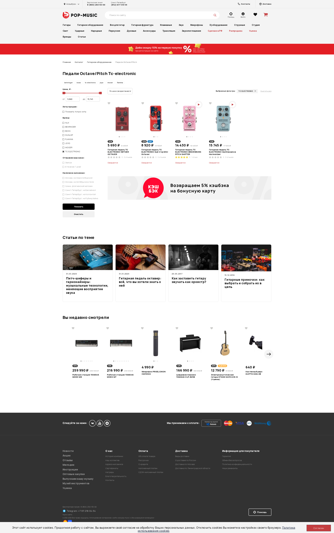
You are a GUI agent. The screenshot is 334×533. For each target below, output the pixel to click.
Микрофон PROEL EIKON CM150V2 (154, 372)
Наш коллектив (112, 460)
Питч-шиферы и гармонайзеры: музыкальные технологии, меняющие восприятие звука (87, 286)
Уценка (253, 31)
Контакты (109, 480)
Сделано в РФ (215, 31)
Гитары (67, 25)
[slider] (63, 93)
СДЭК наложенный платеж (150, 472)
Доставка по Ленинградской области (192, 468)
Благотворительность (115, 476)
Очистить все (265, 91)
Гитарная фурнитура (142, 25)
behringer (68, 83)
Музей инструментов (76, 483)
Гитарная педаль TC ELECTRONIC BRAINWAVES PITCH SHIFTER (188, 152)
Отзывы (68, 460)
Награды (109, 472)
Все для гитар (117, 25)
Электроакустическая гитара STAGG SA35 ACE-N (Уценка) (224, 377)
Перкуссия (114, 31)
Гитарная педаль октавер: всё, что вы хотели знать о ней (140, 282)
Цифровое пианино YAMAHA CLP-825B (186, 376)
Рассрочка (143, 460)
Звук (181, 25)
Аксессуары (149, 31)
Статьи (82, 36)
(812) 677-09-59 (119, 5)
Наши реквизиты (230, 468)
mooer (110, 83)
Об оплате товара (146, 456)
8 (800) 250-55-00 (96, 5)
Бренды (67, 36)
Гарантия (226, 456)
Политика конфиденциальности (237, 464)
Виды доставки (182, 456)
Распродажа (235, 31)
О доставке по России (185, 460)
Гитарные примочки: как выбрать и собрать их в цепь (245, 283)
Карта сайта (67, 515)
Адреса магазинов (114, 464)
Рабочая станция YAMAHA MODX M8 (85, 376)
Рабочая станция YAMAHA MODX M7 (120, 376)
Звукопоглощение (191, 31)
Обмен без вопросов (232, 460)
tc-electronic (90, 83)
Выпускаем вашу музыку (78, 478)
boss (79, 83)
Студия (256, 25)
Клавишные (166, 25)
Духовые (131, 31)
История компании (114, 456)
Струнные (239, 25)
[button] (268, 354)
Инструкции (70, 469)
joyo (101, 83)
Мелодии (68, 465)
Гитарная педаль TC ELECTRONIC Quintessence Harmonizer (222, 152)
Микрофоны (196, 25)
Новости (68, 451)
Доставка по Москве (185, 464)
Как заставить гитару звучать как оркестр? (189, 280)
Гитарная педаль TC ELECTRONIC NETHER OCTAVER (118, 152)
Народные (96, 31)
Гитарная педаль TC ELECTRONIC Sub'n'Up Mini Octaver (154, 152)
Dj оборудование (218, 25)
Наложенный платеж (147, 468)
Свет (65, 31)
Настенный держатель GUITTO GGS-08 (257, 372)
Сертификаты (111, 468)
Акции (66, 455)
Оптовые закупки (74, 474)
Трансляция (168, 31)
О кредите (143, 464)
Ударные (79, 31)
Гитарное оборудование (90, 25)
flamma (120, 83)
